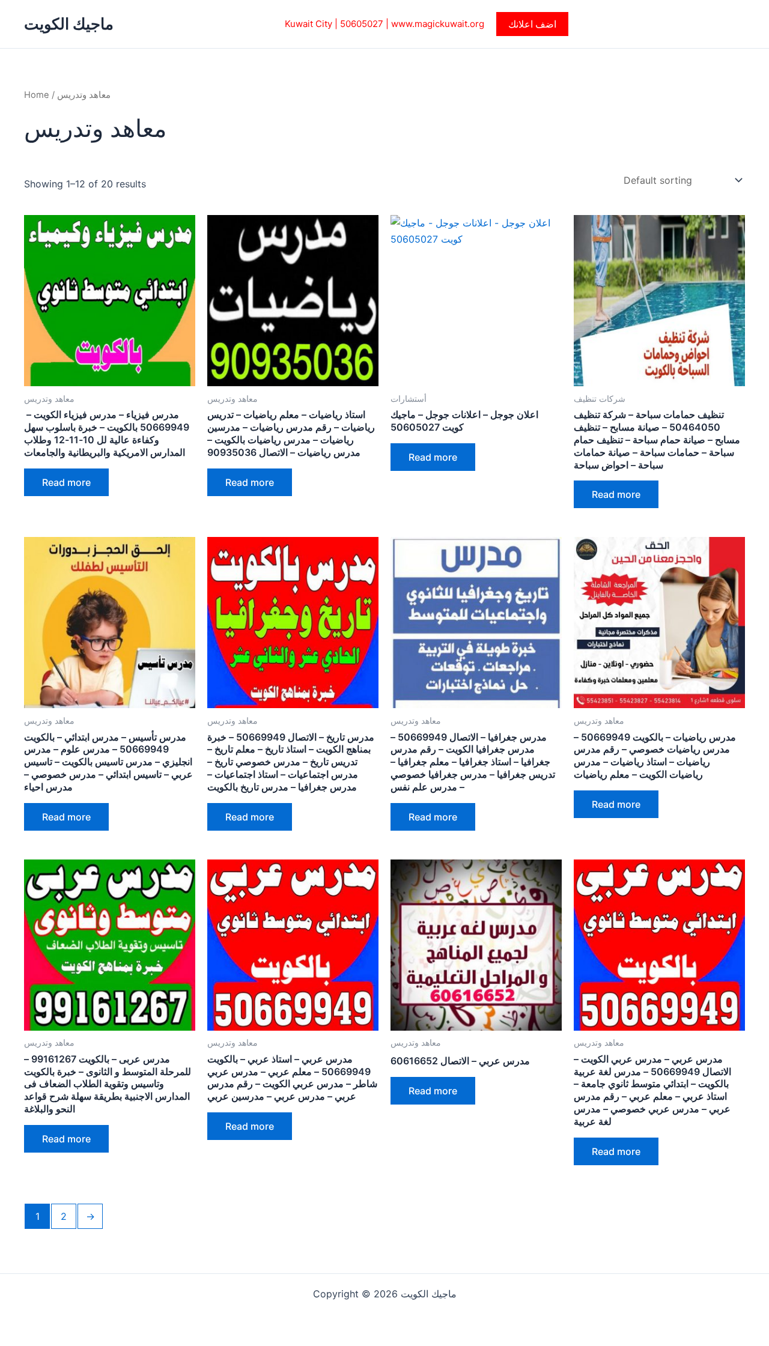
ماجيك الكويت (69, 23)
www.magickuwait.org (437, 23)
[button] (532, 24)
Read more (66, 482)
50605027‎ (361, 23)
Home (36, 94)
